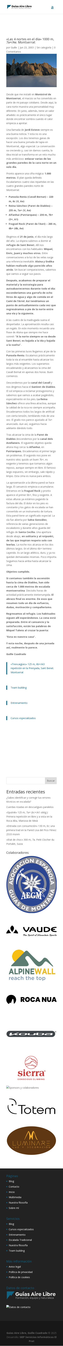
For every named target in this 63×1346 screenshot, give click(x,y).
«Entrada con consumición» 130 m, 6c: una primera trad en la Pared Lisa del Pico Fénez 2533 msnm (31, 830)
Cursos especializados (23, 718)
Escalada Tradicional (20, 1240)
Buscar (51, 780)
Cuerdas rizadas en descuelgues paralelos (30, 807)
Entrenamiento (19, 703)
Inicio (12, 1192)
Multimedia (15, 1197)
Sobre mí (14, 1208)
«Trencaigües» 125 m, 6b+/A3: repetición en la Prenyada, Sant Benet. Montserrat (32, 668)
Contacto (14, 1186)
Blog (11, 1181)
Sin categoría (44, 47)
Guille (14, 47)
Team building (19, 687)
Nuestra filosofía (18, 1202)
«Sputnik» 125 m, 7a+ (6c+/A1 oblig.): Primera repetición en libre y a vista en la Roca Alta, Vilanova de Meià (29, 816)
